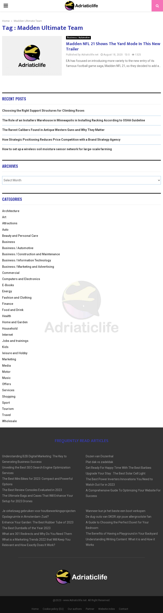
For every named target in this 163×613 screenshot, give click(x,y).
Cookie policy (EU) (53, 608)
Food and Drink (12, 310)
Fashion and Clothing (17, 297)
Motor (6, 371)
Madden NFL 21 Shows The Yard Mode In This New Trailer (113, 46)
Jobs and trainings (15, 341)
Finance (7, 303)
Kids (5, 347)
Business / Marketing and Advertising (28, 266)
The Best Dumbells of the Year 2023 (26, 528)
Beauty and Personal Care (20, 235)
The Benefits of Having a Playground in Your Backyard (122, 533)
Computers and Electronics (21, 279)
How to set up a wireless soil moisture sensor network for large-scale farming (57, 149)
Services (8, 390)
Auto (5, 229)
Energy (7, 291)
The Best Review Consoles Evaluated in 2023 (32, 490)
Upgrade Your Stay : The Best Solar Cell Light (115, 473)
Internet (7, 334)
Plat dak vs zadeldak (99, 462)
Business (8, 242)
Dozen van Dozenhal (99, 456)
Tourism (8, 409)
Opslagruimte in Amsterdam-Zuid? (25, 516)
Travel (6, 415)
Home (35, 608)
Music (6, 378)
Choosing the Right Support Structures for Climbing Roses (43, 110)
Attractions (9, 223)
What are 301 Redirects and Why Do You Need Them (37, 533)
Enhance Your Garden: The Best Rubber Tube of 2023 (37, 522)
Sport (6, 402)
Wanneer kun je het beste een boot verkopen (115, 511)
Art (4, 217)
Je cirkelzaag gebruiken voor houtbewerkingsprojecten (39, 511)
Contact (123, 608)
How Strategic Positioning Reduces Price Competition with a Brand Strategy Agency (61, 139)
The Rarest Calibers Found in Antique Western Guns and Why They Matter (53, 130)
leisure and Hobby (14, 353)
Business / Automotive (78, 37)
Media (6, 365)
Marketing (9, 359)
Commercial (11, 273)
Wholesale (9, 421)
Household (10, 328)
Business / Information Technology (26, 260)
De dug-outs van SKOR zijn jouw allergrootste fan (118, 516)
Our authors (75, 608)
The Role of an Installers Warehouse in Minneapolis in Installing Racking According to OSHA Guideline (73, 120)
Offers (6, 384)
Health (6, 316)
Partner (90, 608)
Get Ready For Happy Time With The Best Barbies (118, 467)
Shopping (8, 396)
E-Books (8, 285)
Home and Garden (15, 322)
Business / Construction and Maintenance (31, 254)
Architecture (10, 211)
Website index (106, 608)
